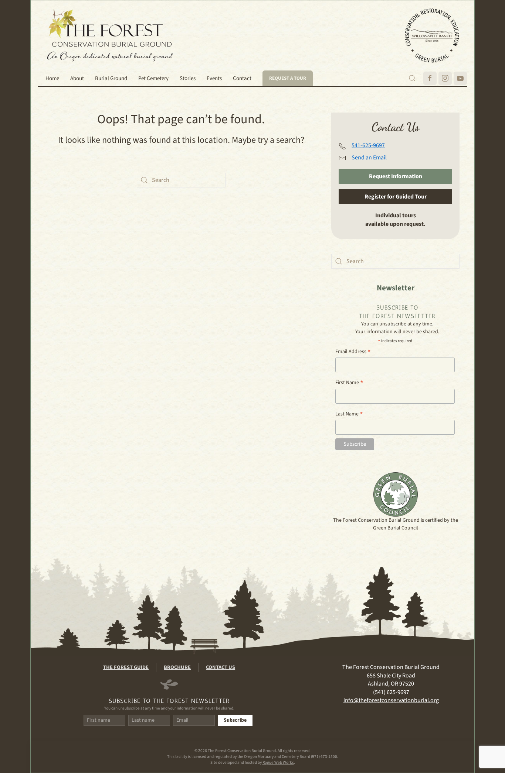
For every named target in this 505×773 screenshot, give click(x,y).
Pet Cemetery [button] (153, 78)
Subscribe (235, 720)
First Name (349, 383)
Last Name (349, 414)
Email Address (353, 352)
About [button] (77, 78)
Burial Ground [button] (111, 78)
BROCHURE (177, 667)
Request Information (395, 176)
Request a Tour (287, 78)
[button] (412, 78)
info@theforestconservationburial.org (391, 700)
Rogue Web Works (278, 762)
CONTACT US (220, 667)
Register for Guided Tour (396, 197)
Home (52, 78)
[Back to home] (110, 35)
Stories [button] (188, 78)
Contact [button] (242, 78)
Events (214, 78)
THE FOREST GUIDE (126, 667)
